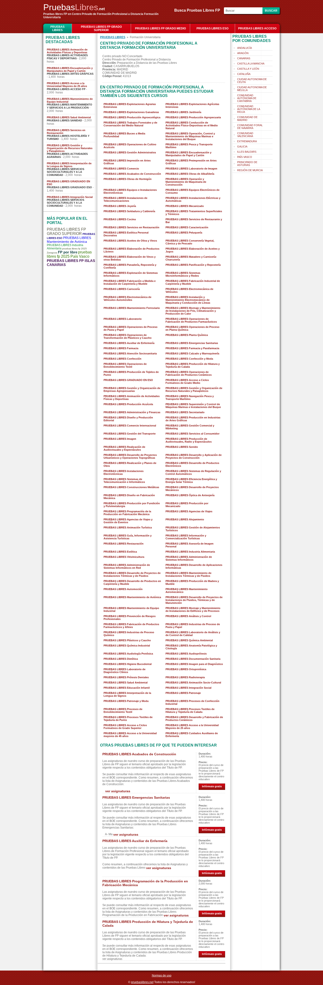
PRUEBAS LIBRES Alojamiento (185, 519)
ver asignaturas (117, 791)
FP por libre (67, 252)
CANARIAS (243, 58)
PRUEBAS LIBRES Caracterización (187, 227)
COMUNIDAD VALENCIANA (245, 134)
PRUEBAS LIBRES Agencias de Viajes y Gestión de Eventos (128, 521)
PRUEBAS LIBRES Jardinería (183, 112)
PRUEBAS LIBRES (57, 28)
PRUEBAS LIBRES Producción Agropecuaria (193, 117)
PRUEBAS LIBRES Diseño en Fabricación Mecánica (129, 496)
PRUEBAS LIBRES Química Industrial (127, 645)
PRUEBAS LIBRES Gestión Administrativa (130, 152)
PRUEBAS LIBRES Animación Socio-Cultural (193, 682)
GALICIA (242, 146)
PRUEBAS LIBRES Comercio (121, 168)
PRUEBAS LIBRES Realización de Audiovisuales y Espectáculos (124, 448)
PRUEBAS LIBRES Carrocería (122, 289)
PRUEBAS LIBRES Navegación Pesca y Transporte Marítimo (190, 397)
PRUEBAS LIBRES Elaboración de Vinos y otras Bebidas (130, 258)
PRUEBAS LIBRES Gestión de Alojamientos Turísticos (193, 529)
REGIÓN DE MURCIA (250, 170)
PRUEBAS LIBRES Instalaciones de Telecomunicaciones (125, 199)
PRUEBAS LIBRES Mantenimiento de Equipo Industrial (70, 100)
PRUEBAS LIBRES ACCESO (257, 28)
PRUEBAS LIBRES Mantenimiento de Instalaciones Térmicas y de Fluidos (188, 574)
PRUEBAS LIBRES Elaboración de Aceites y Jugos (193, 250)
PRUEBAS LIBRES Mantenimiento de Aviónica (69, 239)
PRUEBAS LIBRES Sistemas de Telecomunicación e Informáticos (124, 480)
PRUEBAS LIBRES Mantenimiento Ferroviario (132, 308)
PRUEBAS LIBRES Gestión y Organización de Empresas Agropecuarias (132, 389)
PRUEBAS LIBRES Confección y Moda (189, 358)
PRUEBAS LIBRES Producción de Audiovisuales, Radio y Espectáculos (189, 440)
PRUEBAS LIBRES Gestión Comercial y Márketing (190, 427)
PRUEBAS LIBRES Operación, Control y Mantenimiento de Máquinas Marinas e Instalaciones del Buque (190, 136)
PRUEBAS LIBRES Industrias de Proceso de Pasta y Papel (193, 625)
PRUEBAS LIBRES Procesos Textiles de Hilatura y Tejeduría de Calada (190, 710)
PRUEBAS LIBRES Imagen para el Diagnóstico (194, 664)
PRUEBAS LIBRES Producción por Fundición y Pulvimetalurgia (132, 505)
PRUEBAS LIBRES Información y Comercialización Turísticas (186, 537)
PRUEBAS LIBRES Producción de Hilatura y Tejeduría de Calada (193, 365)
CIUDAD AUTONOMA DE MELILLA (252, 89)
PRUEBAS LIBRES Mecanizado (185, 206)
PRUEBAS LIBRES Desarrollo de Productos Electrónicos (192, 464)
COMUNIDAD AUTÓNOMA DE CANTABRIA (246, 98)
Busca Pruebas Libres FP (198, 10)
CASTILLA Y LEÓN (248, 68)
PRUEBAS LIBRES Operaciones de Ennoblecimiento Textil (125, 365)
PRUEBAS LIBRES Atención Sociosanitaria (130, 353)
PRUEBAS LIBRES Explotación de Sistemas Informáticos (131, 274)
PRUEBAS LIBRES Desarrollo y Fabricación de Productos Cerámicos (194, 718)
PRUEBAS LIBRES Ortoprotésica (186, 669)
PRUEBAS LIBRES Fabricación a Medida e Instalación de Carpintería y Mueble (130, 282)
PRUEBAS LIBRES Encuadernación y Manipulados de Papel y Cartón (70, 69)
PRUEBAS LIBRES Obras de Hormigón (128, 179)
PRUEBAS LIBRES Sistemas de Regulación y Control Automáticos (193, 472)
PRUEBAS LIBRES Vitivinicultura (124, 556)
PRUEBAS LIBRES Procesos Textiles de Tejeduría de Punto (128, 718)
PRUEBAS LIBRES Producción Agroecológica (132, 117)
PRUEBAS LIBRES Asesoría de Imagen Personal (190, 545)
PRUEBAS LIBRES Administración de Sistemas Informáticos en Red (127, 566)
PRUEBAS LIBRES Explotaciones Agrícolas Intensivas (192, 105)
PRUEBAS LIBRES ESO (212, 28)
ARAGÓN (243, 53)
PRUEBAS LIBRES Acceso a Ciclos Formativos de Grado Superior (125, 726)
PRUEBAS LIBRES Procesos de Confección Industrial (192, 702)
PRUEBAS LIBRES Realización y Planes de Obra (130, 464)
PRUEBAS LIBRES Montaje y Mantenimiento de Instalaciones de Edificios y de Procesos (193, 609)
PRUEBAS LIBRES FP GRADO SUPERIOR (101, 28)
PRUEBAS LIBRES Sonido (182, 446)
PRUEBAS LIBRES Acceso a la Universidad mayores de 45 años (130, 735)
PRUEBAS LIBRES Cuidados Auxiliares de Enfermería (192, 735)
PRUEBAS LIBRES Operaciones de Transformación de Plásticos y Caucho (128, 336)
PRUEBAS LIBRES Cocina (120, 219)
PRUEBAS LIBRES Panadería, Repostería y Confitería (130, 266)
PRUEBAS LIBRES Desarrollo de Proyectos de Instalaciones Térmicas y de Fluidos (132, 574)
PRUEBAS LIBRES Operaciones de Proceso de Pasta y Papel (130, 328)
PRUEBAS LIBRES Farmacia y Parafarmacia (192, 348)
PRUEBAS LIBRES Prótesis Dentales (126, 677)
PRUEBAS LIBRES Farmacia (121, 348)
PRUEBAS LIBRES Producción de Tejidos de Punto (131, 373)
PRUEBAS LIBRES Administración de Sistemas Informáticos (189, 558)
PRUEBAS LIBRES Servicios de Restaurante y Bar (194, 221)
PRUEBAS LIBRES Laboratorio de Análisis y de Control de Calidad (193, 634)
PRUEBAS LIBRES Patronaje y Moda (126, 701)
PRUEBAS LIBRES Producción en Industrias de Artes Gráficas (193, 419)
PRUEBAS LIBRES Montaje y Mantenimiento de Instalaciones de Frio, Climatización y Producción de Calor (193, 311)
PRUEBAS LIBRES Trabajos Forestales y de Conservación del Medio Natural (130, 124)
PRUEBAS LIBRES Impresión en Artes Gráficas (127, 162)
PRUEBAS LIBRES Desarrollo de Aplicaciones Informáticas (194, 566)
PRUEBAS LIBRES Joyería (120, 206)
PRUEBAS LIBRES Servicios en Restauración (66, 131)
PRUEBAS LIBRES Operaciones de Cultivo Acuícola (130, 146)
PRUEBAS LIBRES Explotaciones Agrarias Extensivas (130, 105)
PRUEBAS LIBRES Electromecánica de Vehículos (189, 290)
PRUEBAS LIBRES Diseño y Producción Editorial (128, 419)
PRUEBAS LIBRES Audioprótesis (186, 653)
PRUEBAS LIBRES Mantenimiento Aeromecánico (187, 590)
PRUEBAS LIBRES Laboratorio (123, 318)
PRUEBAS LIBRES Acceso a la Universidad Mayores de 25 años (67, 84)
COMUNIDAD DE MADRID (247, 118)
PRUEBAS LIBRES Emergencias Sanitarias (192, 343)
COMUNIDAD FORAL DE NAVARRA (250, 126)
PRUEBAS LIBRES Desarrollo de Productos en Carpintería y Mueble (132, 582)
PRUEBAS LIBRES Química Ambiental (189, 640)
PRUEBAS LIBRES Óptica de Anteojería (190, 495)
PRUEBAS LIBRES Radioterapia (185, 677)
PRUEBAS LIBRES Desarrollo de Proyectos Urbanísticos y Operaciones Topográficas (130, 456)
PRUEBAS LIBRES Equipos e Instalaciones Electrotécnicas (130, 191)
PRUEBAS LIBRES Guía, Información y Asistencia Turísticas (128, 537)
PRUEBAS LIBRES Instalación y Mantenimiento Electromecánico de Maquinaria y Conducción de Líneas (188, 300)
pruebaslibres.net (142, 982)
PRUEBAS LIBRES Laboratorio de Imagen (191, 168)
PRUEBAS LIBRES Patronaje (183, 693)
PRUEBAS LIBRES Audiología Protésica (128, 653)
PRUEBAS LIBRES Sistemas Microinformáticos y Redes (183, 274)
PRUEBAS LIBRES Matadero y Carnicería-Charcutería (191, 258)
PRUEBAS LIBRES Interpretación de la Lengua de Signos (69, 165)
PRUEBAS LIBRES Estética (120, 551)
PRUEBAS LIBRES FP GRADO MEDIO (160, 28)
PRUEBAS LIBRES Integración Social (70, 197)
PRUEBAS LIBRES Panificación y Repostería (193, 264)
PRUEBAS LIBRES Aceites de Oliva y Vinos (130, 240)
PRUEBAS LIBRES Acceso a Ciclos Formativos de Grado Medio (187, 381)
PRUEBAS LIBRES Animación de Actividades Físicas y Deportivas (67, 51)
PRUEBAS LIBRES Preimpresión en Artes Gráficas (191, 162)
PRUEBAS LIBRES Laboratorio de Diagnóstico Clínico (124, 670)
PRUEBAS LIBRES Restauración (124, 543)
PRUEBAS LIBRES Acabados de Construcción (132, 173)
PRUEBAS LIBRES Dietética (121, 658)
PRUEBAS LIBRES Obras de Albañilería (190, 173)
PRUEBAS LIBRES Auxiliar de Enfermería (129, 343)
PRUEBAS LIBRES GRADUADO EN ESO (68, 183)
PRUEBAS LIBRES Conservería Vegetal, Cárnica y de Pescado (190, 242)
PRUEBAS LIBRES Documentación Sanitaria (193, 658)
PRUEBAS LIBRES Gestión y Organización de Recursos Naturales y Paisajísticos (69, 148)
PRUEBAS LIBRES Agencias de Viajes (189, 511)
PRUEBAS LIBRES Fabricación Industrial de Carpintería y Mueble (193, 282)
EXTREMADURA (247, 141)
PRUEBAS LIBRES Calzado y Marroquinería (192, 353)
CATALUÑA (243, 74)
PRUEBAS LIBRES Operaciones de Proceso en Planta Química (192, 328)
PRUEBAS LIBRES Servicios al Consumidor (192, 433)
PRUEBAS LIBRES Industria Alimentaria (190, 551)
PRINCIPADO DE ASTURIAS (247, 163)
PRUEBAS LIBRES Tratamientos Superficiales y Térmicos (194, 212)
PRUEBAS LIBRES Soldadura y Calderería (129, 211)
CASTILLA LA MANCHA (250, 63)
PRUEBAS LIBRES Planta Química (187, 335)
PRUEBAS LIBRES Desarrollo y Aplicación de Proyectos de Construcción (194, 456)
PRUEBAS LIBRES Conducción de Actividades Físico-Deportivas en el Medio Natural (192, 125)
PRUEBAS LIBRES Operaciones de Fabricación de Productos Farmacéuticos (191, 320)
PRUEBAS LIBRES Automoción (123, 589)
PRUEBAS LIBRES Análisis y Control (188, 616)
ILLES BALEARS (246, 151)
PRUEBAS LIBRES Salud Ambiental (69, 117)
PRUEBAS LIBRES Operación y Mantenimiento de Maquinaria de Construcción (186, 182)
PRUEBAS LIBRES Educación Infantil (127, 687)
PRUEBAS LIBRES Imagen (120, 438)
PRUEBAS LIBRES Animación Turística (128, 527)
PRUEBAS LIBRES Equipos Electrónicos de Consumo (192, 191)
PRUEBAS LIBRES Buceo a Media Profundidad (124, 135)
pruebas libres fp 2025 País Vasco (69, 254)
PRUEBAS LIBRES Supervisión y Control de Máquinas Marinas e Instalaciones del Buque (193, 405)
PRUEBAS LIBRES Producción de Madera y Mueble (192, 582)
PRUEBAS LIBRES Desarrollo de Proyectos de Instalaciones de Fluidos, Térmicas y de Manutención (194, 600)
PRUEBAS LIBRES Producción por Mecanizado (187, 505)
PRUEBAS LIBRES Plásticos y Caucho (127, 640)
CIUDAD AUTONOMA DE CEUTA (252, 80)
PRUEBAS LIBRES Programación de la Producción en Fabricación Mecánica (127, 513)
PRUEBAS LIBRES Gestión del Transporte (130, 433)
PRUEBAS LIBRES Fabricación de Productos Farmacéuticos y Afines (131, 625)
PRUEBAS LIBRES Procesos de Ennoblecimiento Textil (123, 710)
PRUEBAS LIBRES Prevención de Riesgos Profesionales (130, 617)
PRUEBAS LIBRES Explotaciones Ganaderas (131, 112)
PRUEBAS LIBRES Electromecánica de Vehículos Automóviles (127, 298)
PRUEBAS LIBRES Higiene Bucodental (128, 664)
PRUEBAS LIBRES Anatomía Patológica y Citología (191, 647)
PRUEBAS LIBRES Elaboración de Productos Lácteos (131, 250)
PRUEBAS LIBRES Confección (122, 358)
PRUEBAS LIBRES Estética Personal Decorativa (126, 234)
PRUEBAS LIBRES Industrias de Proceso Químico (129, 634)
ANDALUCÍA (244, 47)
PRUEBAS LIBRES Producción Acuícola (128, 404)
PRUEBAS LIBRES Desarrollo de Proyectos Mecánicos (192, 488)
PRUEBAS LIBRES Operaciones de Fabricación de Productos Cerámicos (189, 373)
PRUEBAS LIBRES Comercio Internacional (130, 425)
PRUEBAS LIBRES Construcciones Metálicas (131, 487)
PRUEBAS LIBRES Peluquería (184, 232)
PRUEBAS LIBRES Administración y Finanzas (132, 412)
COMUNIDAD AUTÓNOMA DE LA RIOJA (248, 109)
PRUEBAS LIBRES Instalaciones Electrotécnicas (124, 472)
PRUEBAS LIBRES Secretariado (185, 412)
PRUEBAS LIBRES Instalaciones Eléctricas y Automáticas (193, 199)
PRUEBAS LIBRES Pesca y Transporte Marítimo (189, 146)
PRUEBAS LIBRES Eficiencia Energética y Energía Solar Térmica (191, 480)
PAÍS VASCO (244, 157)
